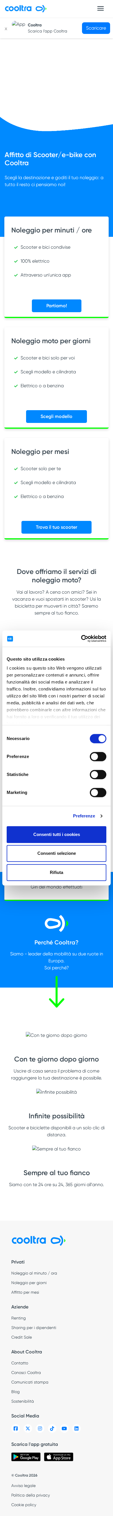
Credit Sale (21, 1337)
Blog (15, 1391)
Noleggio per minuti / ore (51, 230)
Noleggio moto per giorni (51, 341)
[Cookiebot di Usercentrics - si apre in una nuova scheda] (81, 638)
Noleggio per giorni (29, 1282)
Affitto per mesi (25, 1292)
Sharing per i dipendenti (33, 1327)
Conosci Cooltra (26, 1372)
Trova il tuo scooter (56, 527)
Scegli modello (56, 416)
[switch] (98, 756)
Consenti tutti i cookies (56, 834)
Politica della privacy (30, 1495)
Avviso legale (23, 1485)
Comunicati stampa (29, 1382)
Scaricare (96, 28)
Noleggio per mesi (40, 451)
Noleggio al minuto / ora (34, 1273)
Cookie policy (23, 1504)
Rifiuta (56, 872)
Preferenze (84, 815)
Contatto (19, 1363)
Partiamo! (56, 305)
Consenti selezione (56, 853)
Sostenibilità (22, 1401)
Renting (18, 1318)
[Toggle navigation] (100, 8)
